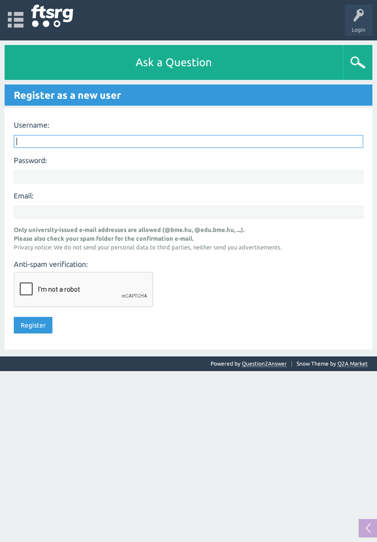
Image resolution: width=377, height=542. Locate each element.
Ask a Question (174, 62)
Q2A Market (352, 364)
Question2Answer (264, 364)
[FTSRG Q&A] (52, 16)
